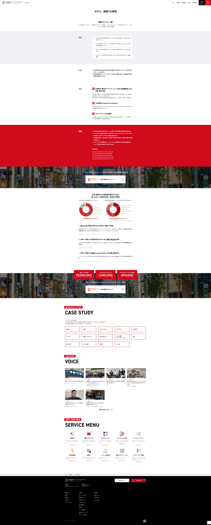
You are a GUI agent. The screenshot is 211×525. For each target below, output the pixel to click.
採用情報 (66, 497)
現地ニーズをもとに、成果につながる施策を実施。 (74, 381)
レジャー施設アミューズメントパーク (120, 336)
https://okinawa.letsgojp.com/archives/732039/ (102, 157)
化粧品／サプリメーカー (87, 336)
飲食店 (68, 329)
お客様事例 (184, 2)
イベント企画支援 (105, 455)
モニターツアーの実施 (138, 455)
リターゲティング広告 (122, 438)
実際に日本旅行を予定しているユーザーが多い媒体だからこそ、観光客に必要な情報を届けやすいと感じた (136, 383)
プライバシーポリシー (68, 502)
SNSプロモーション (105, 438)
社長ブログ (67, 499)
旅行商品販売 (72, 455)
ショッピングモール (103, 329)
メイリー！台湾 (96, 499)
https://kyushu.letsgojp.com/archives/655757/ (101, 158)
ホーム (173, 2)
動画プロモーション (89, 438)
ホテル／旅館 (85, 344)
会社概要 (194, 2)
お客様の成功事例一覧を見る (104, 409)
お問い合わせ (138, 480)
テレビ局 (118, 344)
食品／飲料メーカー (103, 336)
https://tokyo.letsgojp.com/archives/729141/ (101, 155)
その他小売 (135, 329)
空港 (134, 336)
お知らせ (189, 2)
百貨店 (84, 329)
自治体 (101, 344)
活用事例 (178, 2)
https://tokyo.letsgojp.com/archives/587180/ (101, 153)
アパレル (68, 336)
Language (26, 2)
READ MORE (71, 444)
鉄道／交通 (69, 344)
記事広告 (72, 438)
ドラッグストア (119, 329)
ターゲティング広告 (82, 495)
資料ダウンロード (122, 480)
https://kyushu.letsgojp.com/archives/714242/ (101, 151)
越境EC (89, 455)
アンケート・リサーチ (138, 438)
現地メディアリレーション (122, 455)
